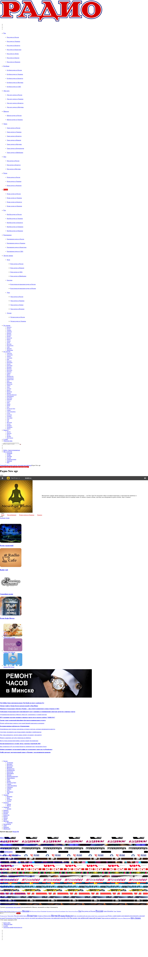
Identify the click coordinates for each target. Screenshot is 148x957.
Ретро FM (16, 831)
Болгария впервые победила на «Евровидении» (15, 726)
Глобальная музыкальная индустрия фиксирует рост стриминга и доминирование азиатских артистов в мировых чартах (37, 711)
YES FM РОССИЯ (7, 866)
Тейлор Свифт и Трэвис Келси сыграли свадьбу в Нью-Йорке (19, 706)
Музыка (9, 436)
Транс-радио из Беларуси (14, 136)
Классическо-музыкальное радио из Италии (23, 288)
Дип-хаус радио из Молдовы (15, 107)
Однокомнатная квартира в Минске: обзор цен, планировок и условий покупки (23, 714)
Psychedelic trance (6, 873)
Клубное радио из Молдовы (15, 82)
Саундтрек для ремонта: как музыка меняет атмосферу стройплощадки (20, 732)
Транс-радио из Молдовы (14, 144)
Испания (9, 334)
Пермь (8, 405)
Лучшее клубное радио (44, 916)
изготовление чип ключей (13, 907)
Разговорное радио (10, 918)
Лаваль (8, 385)
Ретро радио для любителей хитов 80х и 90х (56, 918)
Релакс (5, 190)
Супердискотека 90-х (8, 890)
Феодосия (9, 422)
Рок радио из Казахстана (14, 49)
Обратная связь (7, 441)
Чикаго (9, 428)
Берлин (9, 364)
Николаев (9, 399)
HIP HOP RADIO (6, 852)
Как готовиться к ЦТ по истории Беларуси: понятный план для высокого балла (23, 746)
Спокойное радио (6, 594)
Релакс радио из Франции (14, 206)
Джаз (8, 292)
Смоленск (9, 414)
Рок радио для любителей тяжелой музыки (85, 918)
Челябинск (9, 427)
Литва (8, 342)
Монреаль (9, 391)
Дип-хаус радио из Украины (15, 99)
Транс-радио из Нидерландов (15, 148)
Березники (9, 362)
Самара (9, 410)
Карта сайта (6, 922)
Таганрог (9, 416)
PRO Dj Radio (5, 838)
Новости (5, 430)
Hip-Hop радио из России (14, 214)
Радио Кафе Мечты (7, 618)
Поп (4, 157)
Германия (9, 331)
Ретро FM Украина (7, 880)
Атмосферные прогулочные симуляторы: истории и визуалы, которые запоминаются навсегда (27, 729)
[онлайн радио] (28, 478)
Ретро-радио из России (13, 177)
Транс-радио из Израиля (14, 140)
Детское (9, 313)
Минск (8, 390)
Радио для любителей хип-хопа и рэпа (83, 916)
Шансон (6, 111)
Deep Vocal (4, 897)
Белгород (9, 361)
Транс (5, 124)
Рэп (4, 210)
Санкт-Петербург (11, 411)
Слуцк (8, 413)
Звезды (8, 431)
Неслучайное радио (7, 904)
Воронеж (9, 371)
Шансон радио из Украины (15, 119)
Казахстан (9, 337)
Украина (9, 330)
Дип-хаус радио (18, 916)
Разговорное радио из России (15, 239)
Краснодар (9, 384)
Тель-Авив (9, 417)
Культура (9, 433)
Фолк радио (120, 918)
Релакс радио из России (14, 194)
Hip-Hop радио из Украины (15, 218)
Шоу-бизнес (10, 437)
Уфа (8, 421)
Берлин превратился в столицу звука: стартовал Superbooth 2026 (20, 743)
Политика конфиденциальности (12, 927)
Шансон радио (126, 918)
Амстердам (10, 354)
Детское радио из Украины (18, 321)
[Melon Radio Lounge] (12, 636)
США (8, 347)
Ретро (5, 173)
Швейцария (10, 350)
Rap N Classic (5, 883)
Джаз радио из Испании (17, 309)
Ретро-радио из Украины (14, 181)
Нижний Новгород (12, 394)
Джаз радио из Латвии (16, 305)
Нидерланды (10, 345)
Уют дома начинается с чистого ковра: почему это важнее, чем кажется (21, 735)
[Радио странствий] (10, 542)
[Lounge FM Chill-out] (12, 651)
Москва (9, 393)
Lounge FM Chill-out (9, 652)
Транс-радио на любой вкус (109, 918)
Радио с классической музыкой (101, 916)
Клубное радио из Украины (15, 74)
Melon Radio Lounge (9, 637)
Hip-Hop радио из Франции (15, 231)
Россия (8, 328)
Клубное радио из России (14, 70)
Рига (8, 407)
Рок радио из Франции (13, 62)
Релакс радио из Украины (14, 198)
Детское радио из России (17, 317)
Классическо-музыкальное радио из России (23, 284)
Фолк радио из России (16, 264)
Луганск (9, 388)
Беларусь (9, 327)
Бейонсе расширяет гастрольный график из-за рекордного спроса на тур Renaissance (26, 749)
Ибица (8, 374)
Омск (8, 402)
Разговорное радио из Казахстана (16, 247)
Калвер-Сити (10, 379)
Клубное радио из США (14, 86)
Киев (8, 381)
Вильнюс (9, 367)
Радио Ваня (4, 869)
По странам (6, 325)
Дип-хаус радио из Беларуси (15, 103)
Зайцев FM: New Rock (8, 900)
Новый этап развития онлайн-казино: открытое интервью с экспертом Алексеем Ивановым (34, 862)
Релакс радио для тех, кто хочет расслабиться (18, 465)
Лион (8, 387)
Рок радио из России (13, 37)
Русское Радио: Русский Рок (10, 855)
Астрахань (9, 357)
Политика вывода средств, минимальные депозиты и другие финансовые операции (31, 845)
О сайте (5, 439)
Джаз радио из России (16, 296)
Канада (8, 339)
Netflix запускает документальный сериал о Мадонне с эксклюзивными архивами (25, 752)
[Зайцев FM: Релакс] (12, 665)
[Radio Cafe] (10, 566)
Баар (8, 359)
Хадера (8, 424)
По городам (6, 351)
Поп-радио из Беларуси (14, 165)
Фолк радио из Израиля (17, 268)
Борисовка (9, 365)
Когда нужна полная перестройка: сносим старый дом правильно (19, 740)
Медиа (8, 434)
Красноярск (10, 773)
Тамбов (9, 788)
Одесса (8, 401)
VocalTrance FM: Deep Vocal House (12, 893)
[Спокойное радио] (10, 590)
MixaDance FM (5, 848)
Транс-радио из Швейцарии (15, 152)
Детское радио (3, 916)
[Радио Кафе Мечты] (10, 615)
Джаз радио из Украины (17, 300)
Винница (9, 368)
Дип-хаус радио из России (14, 95)
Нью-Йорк (9, 397)
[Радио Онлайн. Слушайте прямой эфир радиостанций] (51, 21)
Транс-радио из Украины (14, 132)
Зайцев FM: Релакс (8, 667)
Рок (4, 33)
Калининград (10, 377)
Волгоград (9, 370)
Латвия (9, 341)
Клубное (9, 911)
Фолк (8, 259)
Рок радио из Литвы (13, 53)
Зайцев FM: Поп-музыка (9, 859)
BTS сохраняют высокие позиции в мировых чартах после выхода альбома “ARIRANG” (27, 717)
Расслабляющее (11, 515)
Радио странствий (6, 545)
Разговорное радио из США (15, 251)
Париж (8, 404)
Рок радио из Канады (13, 58)
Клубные (6, 66)
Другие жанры (8, 255)
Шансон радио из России (14, 115)
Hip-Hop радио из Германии (15, 226)
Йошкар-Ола (10, 376)
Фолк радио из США (16, 272)
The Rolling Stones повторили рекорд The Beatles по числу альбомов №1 (22, 703)
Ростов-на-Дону (11, 408)
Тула (8, 419)
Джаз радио (10, 916)
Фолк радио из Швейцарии (18, 276)
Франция (9, 348)
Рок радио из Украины (13, 41)
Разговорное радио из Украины (16, 243)
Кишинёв (9, 382)
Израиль (9, 333)
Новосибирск (10, 396)
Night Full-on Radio (7, 887)
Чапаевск (9, 425)
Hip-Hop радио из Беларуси (15, 222)
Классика (9, 280)
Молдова (9, 344)
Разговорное (7, 235)
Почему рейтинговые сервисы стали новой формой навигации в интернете (22, 723)
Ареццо (9, 356)
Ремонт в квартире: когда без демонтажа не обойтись (15, 738)
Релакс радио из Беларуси (14, 202)
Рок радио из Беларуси (13, 45)
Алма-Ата (9, 353)
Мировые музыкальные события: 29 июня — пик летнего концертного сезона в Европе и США (29, 708)
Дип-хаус (6, 91)
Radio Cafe (4, 570)
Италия (9, 336)
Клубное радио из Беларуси (15, 78)
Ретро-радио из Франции (14, 185)
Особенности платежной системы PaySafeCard (17, 876)
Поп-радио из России (13, 161)
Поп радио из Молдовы (14, 169)
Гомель (8, 373)
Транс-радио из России (13, 128)
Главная (2, 465)
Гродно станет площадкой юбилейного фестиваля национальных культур (23, 720)
